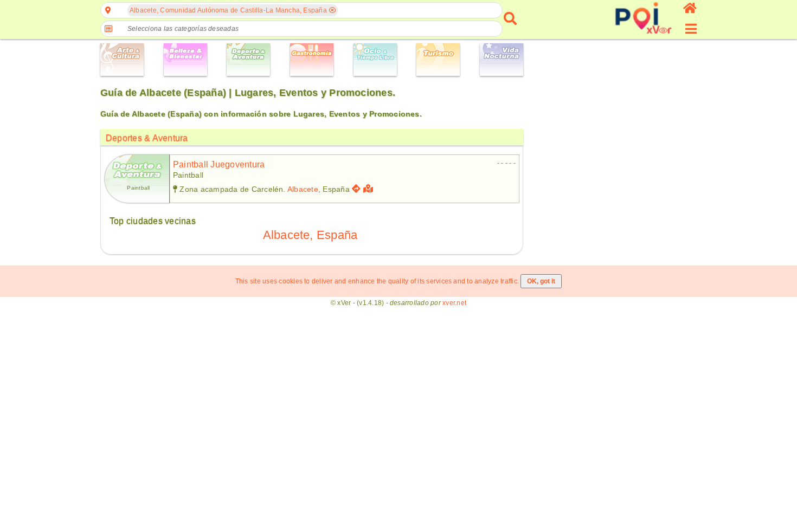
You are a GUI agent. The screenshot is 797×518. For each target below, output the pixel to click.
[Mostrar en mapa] (369, 188)
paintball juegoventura (219, 164)
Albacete (302, 189)
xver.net (454, 303)
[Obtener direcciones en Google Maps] (356, 188)
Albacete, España (310, 235)
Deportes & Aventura (147, 138)
